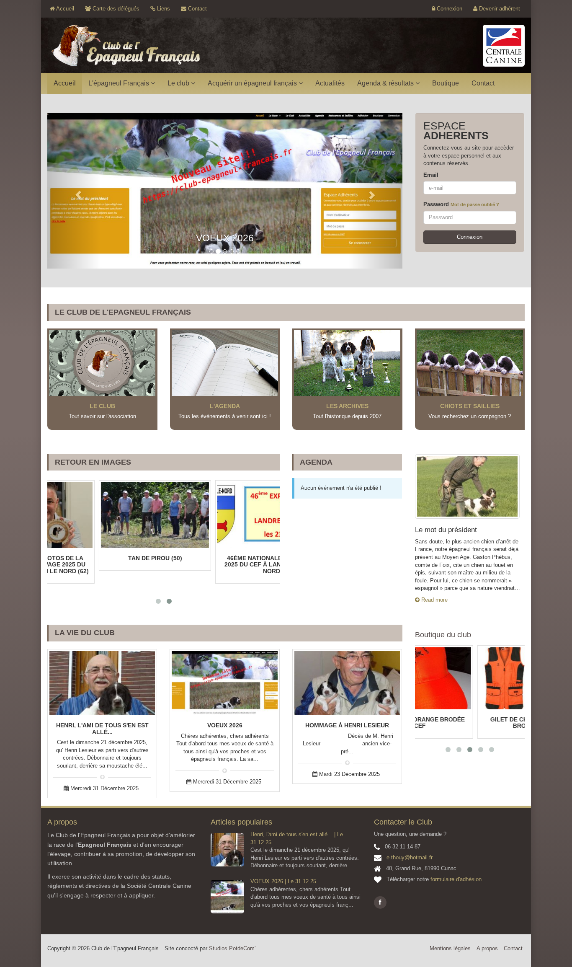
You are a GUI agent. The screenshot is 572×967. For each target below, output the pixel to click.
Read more (434, 600)
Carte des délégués (115, 8)
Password (461, 204)
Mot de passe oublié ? (475, 204)
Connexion (448, 8)
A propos (487, 948)
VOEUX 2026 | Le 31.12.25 (283, 881)
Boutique (445, 83)
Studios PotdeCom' (232, 948)
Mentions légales (450, 948)
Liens (162, 8)
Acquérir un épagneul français (253, 83)
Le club (179, 83)
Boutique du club (443, 635)
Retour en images (93, 462)
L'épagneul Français (119, 83)
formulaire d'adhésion (456, 879)
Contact (196, 8)
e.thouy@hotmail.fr (409, 857)
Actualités (330, 83)
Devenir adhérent (498, 8)
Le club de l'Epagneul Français (123, 312)
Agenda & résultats (386, 83)
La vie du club (85, 632)
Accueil (64, 8)
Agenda (316, 462)
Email (430, 175)
